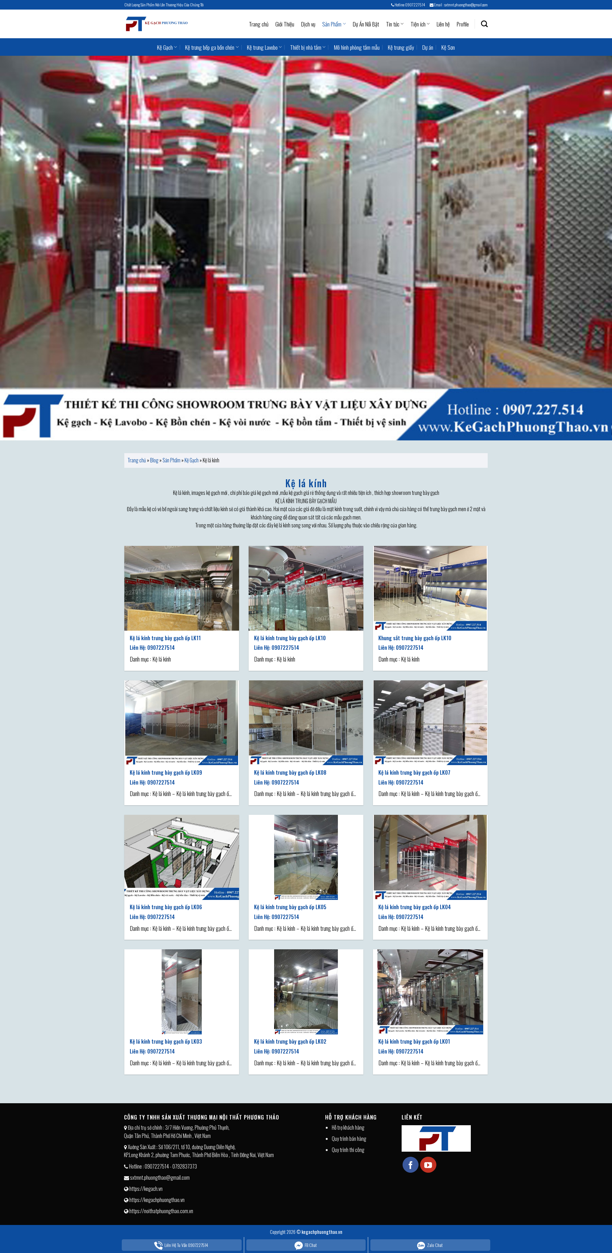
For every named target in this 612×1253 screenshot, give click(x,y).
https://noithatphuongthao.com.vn (161, 1211)
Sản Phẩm (331, 24)
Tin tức (392, 24)
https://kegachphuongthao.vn (157, 1200)
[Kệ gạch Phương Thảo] (156, 24)
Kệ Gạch (165, 47)
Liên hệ (443, 24)
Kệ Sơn (448, 47)
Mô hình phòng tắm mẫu (357, 47)
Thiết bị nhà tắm (305, 47)
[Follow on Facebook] (411, 1165)
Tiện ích (418, 24)
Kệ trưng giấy (401, 47)
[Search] (484, 24)
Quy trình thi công (348, 1150)
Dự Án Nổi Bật (366, 24)
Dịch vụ (308, 24)
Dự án (427, 47)
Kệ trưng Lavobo (262, 47)
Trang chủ (258, 24)
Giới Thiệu (284, 24)
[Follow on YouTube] (428, 1165)
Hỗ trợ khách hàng (348, 1127)
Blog (154, 460)
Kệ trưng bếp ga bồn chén (209, 47)
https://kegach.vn (146, 1188)
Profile (463, 24)
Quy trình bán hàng (349, 1138)
